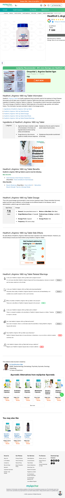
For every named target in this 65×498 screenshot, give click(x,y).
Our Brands (33, 10)
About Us (6, 458)
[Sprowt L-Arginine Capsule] (48, 383)
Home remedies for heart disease (23, 180)
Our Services (30, 455)
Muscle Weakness (11, 185)
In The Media (7, 460)
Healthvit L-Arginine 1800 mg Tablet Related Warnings (19, 118)
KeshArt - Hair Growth (7, 472)
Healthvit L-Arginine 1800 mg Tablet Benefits (16, 111)
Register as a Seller (31, 471)
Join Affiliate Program (32, 481)
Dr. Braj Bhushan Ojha (16, 364)
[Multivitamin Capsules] (38, 383)
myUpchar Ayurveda (8, 469)
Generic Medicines (31, 465)
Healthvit (58, 38)
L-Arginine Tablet (13, 98)
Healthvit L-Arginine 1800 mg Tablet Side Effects (17, 116)
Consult (5, 10)
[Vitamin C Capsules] (59, 383)
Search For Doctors (31, 469)
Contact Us (6, 462)
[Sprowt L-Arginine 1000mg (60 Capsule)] (18, 426)
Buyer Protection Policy (19, 465)
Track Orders (30, 462)
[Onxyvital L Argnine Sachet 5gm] (14, 81)
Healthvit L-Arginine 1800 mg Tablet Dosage (16, 114)
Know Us (6, 455)
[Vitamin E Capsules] (7, 383)
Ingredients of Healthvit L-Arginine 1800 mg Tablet (18, 109)
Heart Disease (10, 178)
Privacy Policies (19, 458)
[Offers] (41, 5)
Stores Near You (30, 467)
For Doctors (42, 455)
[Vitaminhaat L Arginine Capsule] (28, 426)
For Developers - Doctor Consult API (31, 474)
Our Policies (19, 455)
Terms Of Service (19, 460)
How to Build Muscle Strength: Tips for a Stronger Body (19, 186)
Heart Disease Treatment (22, 178)
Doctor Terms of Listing (42, 461)
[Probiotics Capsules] (18, 383)
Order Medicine (30, 458)
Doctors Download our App (43, 465)
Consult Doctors (30, 460)
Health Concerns (18, 10)
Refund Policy (19, 462)
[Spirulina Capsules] (28, 383)
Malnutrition (37, 185)
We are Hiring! (7, 465)
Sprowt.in (6, 467)
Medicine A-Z (45, 10)
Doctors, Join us (42, 458)
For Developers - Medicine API (31, 478)
